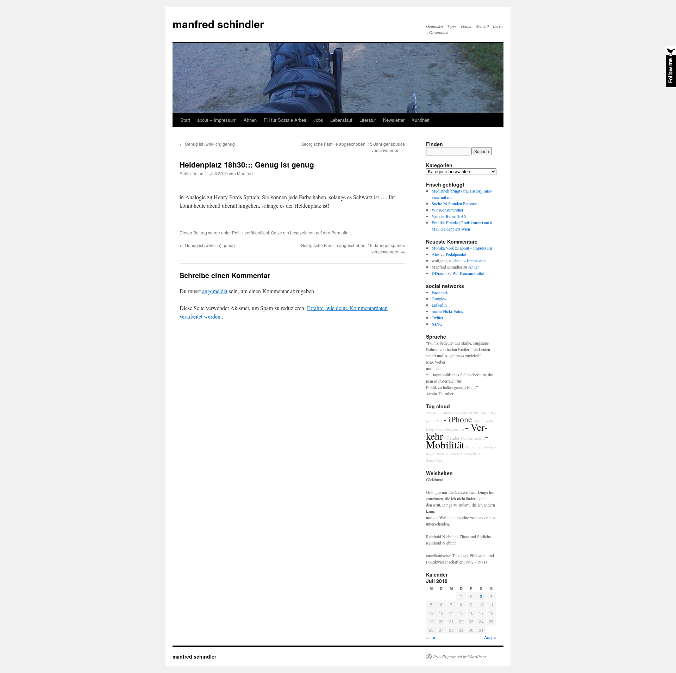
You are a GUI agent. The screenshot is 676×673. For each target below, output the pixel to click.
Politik (238, 232)
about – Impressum (217, 120)
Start (185, 120)
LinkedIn (439, 305)
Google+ (439, 298)
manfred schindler (218, 23)
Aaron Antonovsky (463, 453)
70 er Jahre (473, 447)
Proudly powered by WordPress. (460, 656)
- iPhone (458, 419)
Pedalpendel (456, 254)
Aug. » (490, 637)
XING (437, 324)
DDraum (439, 273)
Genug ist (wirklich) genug (207, 144)
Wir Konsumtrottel (447, 210)
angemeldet (214, 291)
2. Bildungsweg (450, 412)
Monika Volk (443, 248)
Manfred (245, 173)
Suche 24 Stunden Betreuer (454, 203)
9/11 (439, 421)
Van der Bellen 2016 (449, 216)
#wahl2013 (471, 412)
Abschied (441, 453)
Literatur (367, 120)
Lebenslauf (341, 120)
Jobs (318, 120)
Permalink (341, 232)
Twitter (437, 317)
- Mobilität (457, 440)
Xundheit (421, 120)
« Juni (432, 637)
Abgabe (432, 412)
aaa (461, 429)
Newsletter (394, 120)
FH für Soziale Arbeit (285, 120)
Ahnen (250, 120)
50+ (483, 412)
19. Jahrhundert (472, 438)
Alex (436, 254)
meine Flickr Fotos (447, 311)
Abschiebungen (446, 429)
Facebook (440, 292)
